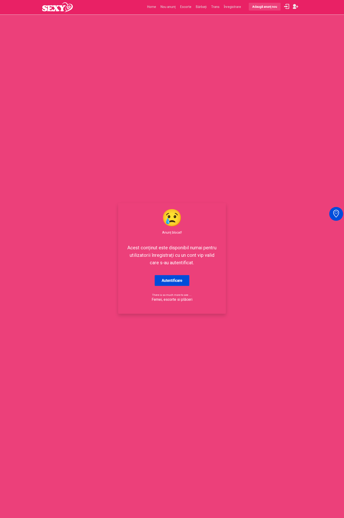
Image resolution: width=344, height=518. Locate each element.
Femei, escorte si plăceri (172, 299)
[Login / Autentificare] (286, 6)
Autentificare (172, 280)
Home (151, 7)
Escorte (185, 7)
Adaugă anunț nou (264, 6)
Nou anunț (168, 7)
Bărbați (201, 7)
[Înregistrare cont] (295, 6)
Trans (215, 7)
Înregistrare (232, 7)
